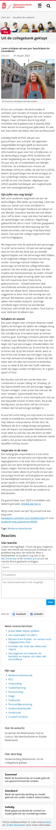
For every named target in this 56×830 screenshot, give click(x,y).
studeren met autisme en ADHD (19, 521)
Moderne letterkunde (20, 528)
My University (8, 558)
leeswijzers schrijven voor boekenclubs (23, 518)
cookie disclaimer (15, 824)
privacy (47, 822)
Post (50, 602)
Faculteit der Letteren (23, 17)
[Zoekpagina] (48, 6)
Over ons (5, 17)
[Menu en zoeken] (40, 6)
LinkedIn (38, 614)
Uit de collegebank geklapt (24, 38)
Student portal (31, 558)
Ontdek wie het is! (31, 504)
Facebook (21, 614)
